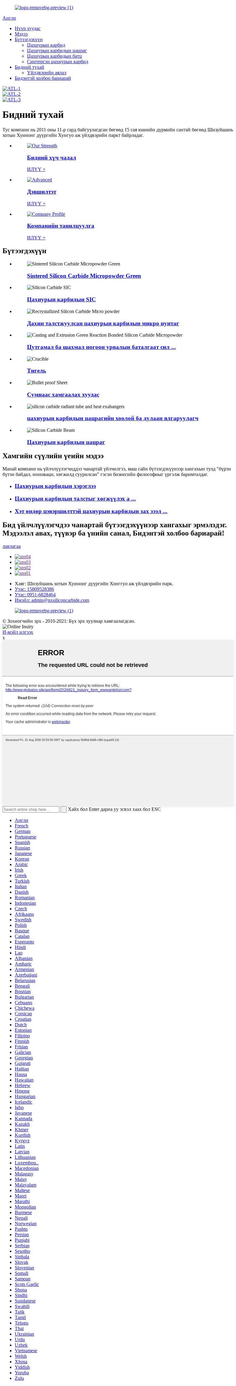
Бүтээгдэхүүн (29, 39)
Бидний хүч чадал (51, 157)
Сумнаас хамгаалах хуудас (63, 394)
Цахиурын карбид (46, 45)
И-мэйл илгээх (17, 632)
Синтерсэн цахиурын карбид (57, 61)
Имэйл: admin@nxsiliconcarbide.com (52, 600)
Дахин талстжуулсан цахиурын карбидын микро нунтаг (103, 323)
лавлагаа (11, 546)
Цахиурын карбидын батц (54, 56)
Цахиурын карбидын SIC (61, 299)
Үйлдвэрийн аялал (46, 72)
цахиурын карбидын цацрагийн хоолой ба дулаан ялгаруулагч (113, 418)
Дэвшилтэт (41, 191)
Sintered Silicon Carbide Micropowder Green (84, 276)
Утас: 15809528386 (34, 589)
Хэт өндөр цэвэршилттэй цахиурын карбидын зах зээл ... (91, 511)
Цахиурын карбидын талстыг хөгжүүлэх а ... (75, 498)
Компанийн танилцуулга (60, 226)
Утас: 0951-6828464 (35, 594)
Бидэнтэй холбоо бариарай (43, 78)
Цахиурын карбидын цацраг (57, 50)
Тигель (36, 370)
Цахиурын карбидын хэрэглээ (55, 486)
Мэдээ (21, 34)
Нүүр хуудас (28, 28)
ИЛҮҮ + (36, 169)
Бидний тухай (29, 67)
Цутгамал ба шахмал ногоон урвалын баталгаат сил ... (101, 347)
